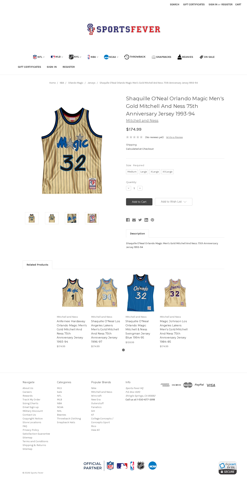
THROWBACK (137, 56)
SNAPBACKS (163, 56)
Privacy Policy (31, 430)
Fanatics (96, 407)
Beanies (61, 414)
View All (95, 430)
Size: (135, 165)
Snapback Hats (66, 422)
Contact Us (29, 414)
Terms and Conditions (35, 441)
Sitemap (27, 437)
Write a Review (174, 137)
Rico (93, 426)
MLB (58, 56)
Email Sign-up (31, 407)
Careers (27, 391)
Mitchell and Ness (101, 391)
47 (92, 414)
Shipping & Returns (34, 445)
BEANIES (187, 56)
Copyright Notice (32, 418)
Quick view (71, 289)
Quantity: (131, 182)
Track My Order (31, 399)
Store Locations (32, 422)
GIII (93, 410)
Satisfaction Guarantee (36, 433)
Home (52, 82)
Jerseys (91, 82)
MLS (59, 388)
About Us (28, 388)
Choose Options (72, 295)
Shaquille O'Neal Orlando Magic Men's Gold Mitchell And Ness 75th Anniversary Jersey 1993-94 (149, 82)
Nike (93, 388)
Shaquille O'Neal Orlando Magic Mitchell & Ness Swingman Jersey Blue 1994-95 (137, 329)
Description (137, 233)
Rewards (28, 395)
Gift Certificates (194, 4)
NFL (39, 56)
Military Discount (33, 410)
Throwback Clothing (69, 418)
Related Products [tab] (37, 264)
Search (174, 4)
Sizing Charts (30, 403)
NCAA (112, 56)
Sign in (213, 4)
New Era (96, 399)
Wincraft (96, 395)
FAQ (25, 426)
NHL (76, 56)
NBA (93, 56)
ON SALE (209, 56)
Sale (59, 391)
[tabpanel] (72, 310)
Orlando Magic (75, 82)
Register (227, 4)
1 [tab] (123, 350)
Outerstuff (97, 403)
